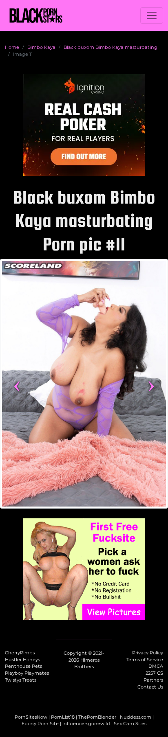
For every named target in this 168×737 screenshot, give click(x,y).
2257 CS (154, 673)
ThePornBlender (97, 717)
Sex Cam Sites (130, 723)
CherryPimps (20, 653)
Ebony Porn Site (40, 723)
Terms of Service (144, 659)
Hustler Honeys (22, 659)
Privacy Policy (147, 653)
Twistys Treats (20, 680)
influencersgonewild (86, 723)
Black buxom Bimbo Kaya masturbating (110, 47)
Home (12, 47)
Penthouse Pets (23, 666)
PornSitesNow (31, 717)
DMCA (155, 666)
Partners (153, 680)
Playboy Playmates (27, 673)
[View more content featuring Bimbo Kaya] (84, 384)
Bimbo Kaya (41, 47)
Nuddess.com (135, 717)
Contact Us (150, 687)
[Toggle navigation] (151, 15)
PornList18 (63, 717)
